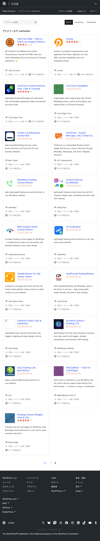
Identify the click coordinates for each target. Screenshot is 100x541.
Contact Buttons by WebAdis (74, 181)
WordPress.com (10, 499)
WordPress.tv (58, 491)
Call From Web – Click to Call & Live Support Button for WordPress (30, 40)
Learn (53, 478)
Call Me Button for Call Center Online (28, 275)
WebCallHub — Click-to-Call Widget (78, 369)
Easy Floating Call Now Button (26, 369)
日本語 (11, 523)
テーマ (30, 482)
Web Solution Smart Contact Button (27, 228)
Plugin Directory (8, 11)
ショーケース (33, 478)
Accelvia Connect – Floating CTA (76, 322)
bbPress (7, 507)
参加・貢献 (80, 478)
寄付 (79, 486)
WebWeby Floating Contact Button (27, 181)
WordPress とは (9, 478)
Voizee (69, 39)
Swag (79, 491)
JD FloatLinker (73, 226)
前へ (45, 463)
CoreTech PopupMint (77, 85)
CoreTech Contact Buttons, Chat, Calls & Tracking (31, 87)
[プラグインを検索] (35, 22)
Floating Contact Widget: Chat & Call (30, 416)
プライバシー (8, 491)
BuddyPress (9, 512)
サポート (55, 482)
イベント (79, 482)
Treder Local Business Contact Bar (28, 134)
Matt (5, 503)
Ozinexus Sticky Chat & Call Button (29, 322)
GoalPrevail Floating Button (80, 273)
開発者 (54, 486)
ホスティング (8, 486)
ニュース (6, 482)
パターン (31, 491)
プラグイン (32, 486)
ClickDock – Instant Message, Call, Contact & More (79, 134)
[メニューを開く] (96, 3)
